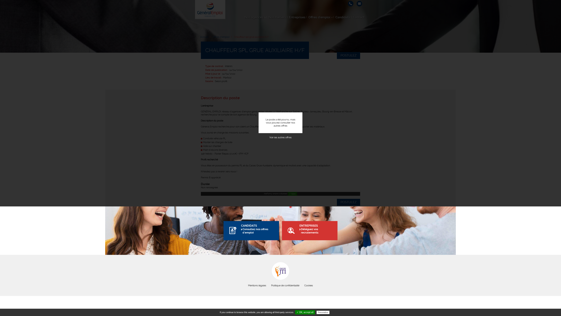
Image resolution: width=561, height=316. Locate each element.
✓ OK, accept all (305, 312)
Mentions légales (257, 285)
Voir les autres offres (280, 137)
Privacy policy (337, 312)
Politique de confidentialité (285, 285)
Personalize (323, 312)
